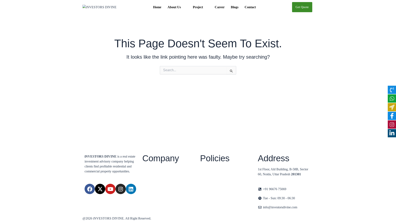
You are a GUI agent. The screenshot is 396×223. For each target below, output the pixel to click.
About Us (174, 7)
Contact (250, 7)
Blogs (234, 7)
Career (220, 7)
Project (198, 7)
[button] (177, 7)
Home (157, 7)
